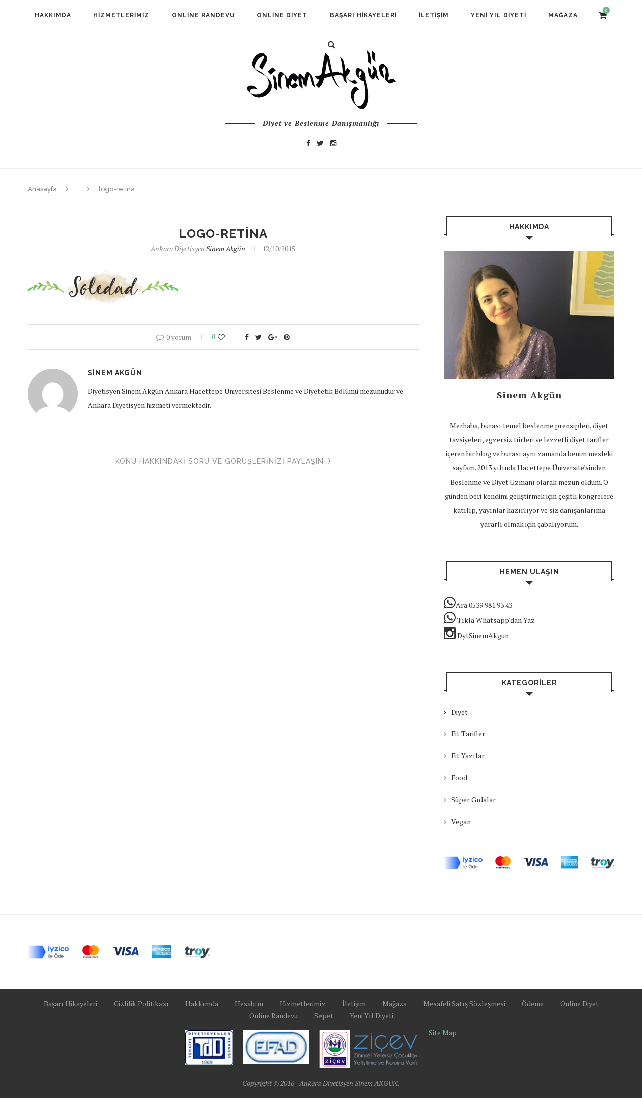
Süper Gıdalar (473, 799)
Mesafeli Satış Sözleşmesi (464, 1003)
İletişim (434, 15)
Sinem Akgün (225, 248)
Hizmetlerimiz (121, 15)
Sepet (323, 1015)
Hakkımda (53, 15)
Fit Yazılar (468, 755)
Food (459, 777)
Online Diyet (282, 15)
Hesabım (249, 1003)
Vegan (461, 821)
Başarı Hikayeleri (363, 15)
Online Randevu (203, 15)
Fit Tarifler (468, 733)
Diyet (459, 712)
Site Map (443, 1032)
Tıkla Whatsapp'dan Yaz (495, 620)
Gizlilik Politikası (141, 1003)
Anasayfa (42, 189)
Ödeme (533, 1003)
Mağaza (563, 15)
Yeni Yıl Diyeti (498, 15)
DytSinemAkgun (482, 635)
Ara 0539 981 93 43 (484, 605)
